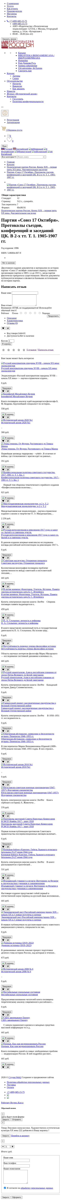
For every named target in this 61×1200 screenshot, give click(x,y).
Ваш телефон (9, 1163)
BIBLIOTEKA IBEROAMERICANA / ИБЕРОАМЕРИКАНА (36, 56)
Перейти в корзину (20, 1135)
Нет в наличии (8, 263)
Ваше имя (8, 1157)
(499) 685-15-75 (19, 23)
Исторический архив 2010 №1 (15, 767)
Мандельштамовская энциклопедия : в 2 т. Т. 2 (23, 506)
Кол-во (4, 341)
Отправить (16, 1120)
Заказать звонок (9, 39)
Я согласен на (30, 1188)
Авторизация (13, 122)
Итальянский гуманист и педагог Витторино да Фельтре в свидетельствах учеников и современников (29, 887)
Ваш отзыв (6, 305)
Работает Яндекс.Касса (12, 1102)
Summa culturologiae (27, 65)
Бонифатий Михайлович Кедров (17, 396)
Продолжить (53, 316)
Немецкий (38, 149)
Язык (4, 146)
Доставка (11, 1085)
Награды (16, 83)
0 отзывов (31, 349)
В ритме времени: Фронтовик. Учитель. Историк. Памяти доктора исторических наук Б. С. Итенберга (29, 595)
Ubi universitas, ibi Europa (30, 68)
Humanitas (23, 60)
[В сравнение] (8, 328)
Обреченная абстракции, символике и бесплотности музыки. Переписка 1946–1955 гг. (26, 740)
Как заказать (18, 88)
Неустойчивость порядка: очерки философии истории (27, 648)
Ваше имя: (6, 293)
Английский (22, 149)
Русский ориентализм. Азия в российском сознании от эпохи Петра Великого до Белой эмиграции (27, 678)
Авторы (16, 76)
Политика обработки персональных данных (28, 1082)
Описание (12, 318)
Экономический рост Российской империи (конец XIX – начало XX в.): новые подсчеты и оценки (28, 918)
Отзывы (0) (12, 323)
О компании (13, 3)
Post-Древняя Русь (27, 63)
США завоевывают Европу (14, 1020)
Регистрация (13, 120)
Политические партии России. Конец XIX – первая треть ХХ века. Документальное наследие (32, 168)
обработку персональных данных (37, 1188)
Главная (10, 162)
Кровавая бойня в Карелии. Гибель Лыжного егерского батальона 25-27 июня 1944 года (28, 855)
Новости (11, 91)
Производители (14, 11)
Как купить (12, 8)
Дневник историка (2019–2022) (16, 945)
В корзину (6, 344)
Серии (15, 78)
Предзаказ (6, 388)
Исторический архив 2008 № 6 (16, 971)
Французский (24, 151)
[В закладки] (3, 328)
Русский (8, 149)
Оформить (16, 1197)
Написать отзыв (45, 349)
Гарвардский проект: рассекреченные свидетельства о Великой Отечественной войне (27, 709)
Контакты (11, 16)
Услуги (10, 6)
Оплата (10, 1087)
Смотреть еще (25, 71)
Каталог (22, 53)
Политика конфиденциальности (28, 101)
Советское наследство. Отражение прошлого (23, 563)
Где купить (17, 99)
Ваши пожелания (11, 1168)
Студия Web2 (15, 1077)
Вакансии (17, 86)
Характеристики (15, 320)
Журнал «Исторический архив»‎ (22, 94)
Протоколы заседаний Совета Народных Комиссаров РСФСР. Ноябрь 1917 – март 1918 (27, 825)
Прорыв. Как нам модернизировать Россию (22, 1046)
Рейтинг (5, 313)
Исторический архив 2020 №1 (15, 422)
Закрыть (5, 1120)
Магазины (12, 14)
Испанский (41, 151)
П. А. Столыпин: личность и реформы (19, 623)
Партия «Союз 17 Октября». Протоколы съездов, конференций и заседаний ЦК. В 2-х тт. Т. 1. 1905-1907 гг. (31, 174)
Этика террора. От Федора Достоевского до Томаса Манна (29, 449)
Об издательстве (15, 81)
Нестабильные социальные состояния (19, 994)
